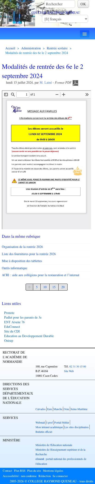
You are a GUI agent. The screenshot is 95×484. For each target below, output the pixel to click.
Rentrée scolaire (57, 48)
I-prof (49, 422)
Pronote (9, 312)
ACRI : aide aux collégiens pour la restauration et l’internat (40, 275)
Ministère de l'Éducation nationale (54, 445)
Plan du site (34, 470)
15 (54, 287)
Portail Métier (61, 422)
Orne (66, 409)
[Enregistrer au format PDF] (75, 82)
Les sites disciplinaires (76, 427)
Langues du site (53, 10)
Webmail (40, 422)
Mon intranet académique (49, 427)
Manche (57, 409)
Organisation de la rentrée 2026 (22, 246)
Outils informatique (14, 268)
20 (63, 287)
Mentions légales (53, 470)
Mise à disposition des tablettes (22, 261)
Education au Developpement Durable (29, 336)
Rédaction (45, 476)
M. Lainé (46, 82)
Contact (7, 470)
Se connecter (60, 476)
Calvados (41, 409)
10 (45, 287)
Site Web (69, 371)
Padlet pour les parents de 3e (23, 317)
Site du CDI (12, 331)
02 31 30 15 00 (77, 366)
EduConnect (12, 326)
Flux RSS (19, 470)
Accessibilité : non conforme (20, 476)
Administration (31, 48)
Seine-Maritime (79, 409)
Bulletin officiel (44, 431)
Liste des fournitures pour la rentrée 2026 (29, 254)
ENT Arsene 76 (14, 322)
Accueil (10, 48)
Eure (49, 409)
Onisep (8, 340)
